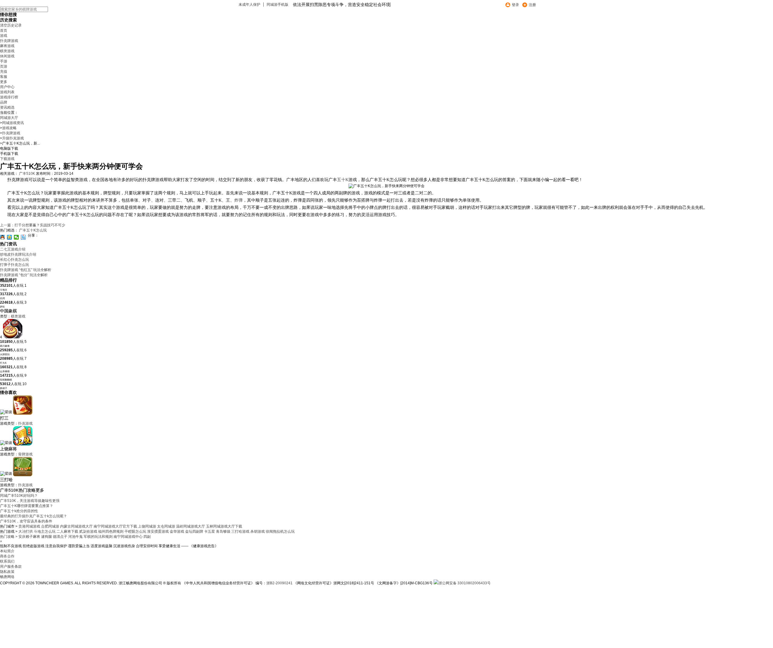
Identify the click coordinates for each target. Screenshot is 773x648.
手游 (3, 61)
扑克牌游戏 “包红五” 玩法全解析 (25, 270)
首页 (3, 30)
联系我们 (7, 561)
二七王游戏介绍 (12, 249)
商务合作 (7, 556)
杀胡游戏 (258, 531)
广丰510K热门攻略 (18, 490)
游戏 (3, 36)
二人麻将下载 (67, 531)
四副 (147, 537)
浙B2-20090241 (279, 583)
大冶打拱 (26, 531)
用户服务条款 (11, 566)
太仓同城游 (166, 526)
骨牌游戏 (25, 454)
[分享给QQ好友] (2, 237)
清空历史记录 (11, 25)
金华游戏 (177, 531)
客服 (3, 77)
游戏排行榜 (9, 97)
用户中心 (7, 87)
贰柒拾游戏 (88, 531)
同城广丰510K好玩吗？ (19, 495)
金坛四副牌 (194, 531)
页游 (3, 66)
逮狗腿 (47, 537)
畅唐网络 (7, 577)
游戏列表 (7, 92)
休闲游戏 (7, 56)
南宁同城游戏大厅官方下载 (115, 526)
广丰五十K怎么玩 (33, 230)
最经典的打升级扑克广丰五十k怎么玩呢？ (33, 516)
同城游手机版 (277, 4)
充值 (3, 71)
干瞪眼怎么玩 (135, 531)
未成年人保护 (249, 4)
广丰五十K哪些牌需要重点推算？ (26, 506)
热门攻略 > (9, 537)
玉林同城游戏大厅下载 (224, 526)
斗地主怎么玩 (45, 531)
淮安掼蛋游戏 (158, 531)
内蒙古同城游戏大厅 (76, 526)
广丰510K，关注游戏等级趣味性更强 (29, 501)
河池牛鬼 (76, 537)
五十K (342, 179)
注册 (532, 5)
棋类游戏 (7, 51)
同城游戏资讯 (13, 123)
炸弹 (238, 200)
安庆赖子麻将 (29, 537)
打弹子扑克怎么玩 (14, 265)
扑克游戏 (25, 423)
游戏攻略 (9, 128)
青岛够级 (223, 531)
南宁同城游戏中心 (128, 537)
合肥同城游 (50, 526)
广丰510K (27, 173)
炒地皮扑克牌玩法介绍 (18, 254)
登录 (515, 5)
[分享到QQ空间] (9, 237)
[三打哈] (22, 475)
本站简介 (7, 551)
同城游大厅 (9, 118)
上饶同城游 (147, 526)
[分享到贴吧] (23, 237)
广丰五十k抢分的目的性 (19, 511)
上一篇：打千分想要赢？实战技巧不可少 (32, 225)
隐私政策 (7, 572)
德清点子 (60, 537)
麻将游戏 (7, 46)
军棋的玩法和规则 (99, 537)
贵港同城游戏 (29, 526)
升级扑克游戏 (13, 138)
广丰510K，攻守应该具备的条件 (26, 521)
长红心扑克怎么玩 (14, 259)
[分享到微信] (16, 237)
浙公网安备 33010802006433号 (464, 583)
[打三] (22, 413)
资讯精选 (7, 107)
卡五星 (210, 531)
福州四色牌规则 (111, 531)
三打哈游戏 (240, 531)
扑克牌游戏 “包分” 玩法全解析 (24, 275)
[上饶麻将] (22, 444)
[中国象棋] (12, 337)
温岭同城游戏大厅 (190, 526)
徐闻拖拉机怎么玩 (280, 531)
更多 (3, 82)
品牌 (3, 102)
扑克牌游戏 (9, 41)
